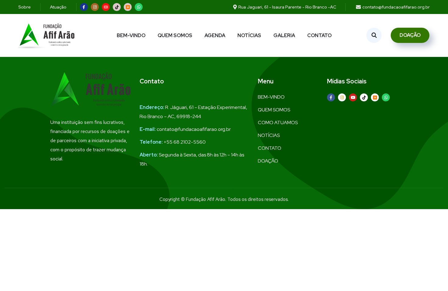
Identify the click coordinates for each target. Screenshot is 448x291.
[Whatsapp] (139, 7)
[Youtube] (106, 7)
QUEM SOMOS (175, 35)
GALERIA (284, 35)
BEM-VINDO (131, 35)
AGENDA (214, 35)
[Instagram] (95, 7)
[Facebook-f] (84, 7)
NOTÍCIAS (249, 35)
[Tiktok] (117, 7)
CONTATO (319, 35)
